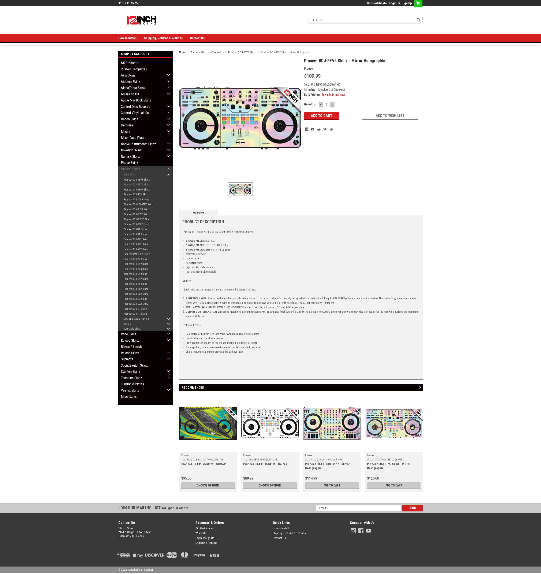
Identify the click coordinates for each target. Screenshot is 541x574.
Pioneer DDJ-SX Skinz (135, 283)
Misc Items (129, 396)
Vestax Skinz (130, 390)
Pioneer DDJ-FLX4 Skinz (136, 209)
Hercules (127, 125)
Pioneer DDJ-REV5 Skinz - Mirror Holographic (285, 52)
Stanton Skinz (130, 371)
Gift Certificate (377, 3)
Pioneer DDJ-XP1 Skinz (136, 244)
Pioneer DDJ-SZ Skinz (135, 298)
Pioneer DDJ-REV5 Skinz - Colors (265, 464)
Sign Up (407, 3)
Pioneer (185, 455)
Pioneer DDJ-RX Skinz (135, 234)
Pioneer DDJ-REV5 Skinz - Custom (203, 464)
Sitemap (148, 569)
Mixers (127, 323)
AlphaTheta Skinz (133, 88)
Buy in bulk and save (334, 94)
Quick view (208, 449)
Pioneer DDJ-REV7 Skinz (137, 189)
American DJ (130, 94)
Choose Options (208, 485)
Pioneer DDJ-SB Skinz (135, 259)
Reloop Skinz (130, 340)
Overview (198, 212)
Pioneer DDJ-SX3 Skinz (136, 293)
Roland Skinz (130, 353)
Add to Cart (332, 485)
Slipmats (127, 359)
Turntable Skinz (132, 328)
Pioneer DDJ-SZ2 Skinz (136, 303)
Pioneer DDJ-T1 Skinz (135, 313)
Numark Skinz (130, 156)
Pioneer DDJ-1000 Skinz (136, 199)
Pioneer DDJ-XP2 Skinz (136, 249)
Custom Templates (134, 69)
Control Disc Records (135, 106)
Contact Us (197, 38)
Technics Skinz (131, 378)
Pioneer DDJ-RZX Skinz (136, 194)
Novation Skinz (131, 150)
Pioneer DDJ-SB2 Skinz (136, 264)
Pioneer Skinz (130, 169)
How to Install (127, 38)
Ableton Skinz (130, 81)
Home (182, 52)
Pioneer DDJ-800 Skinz (136, 224)
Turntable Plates (132, 384)
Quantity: (310, 104)
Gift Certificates (204, 528)
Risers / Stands (131, 346)
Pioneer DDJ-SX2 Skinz (136, 288)
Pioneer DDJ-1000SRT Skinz (138, 204)
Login (392, 3)
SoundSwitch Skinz (134, 365)
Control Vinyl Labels (135, 113)
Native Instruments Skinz (138, 144)
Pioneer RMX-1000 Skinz (137, 254)
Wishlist (200, 533)
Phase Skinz (129, 162)
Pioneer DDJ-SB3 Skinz (136, 269)
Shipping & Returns (206, 542)
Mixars (125, 131)
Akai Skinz (128, 75)
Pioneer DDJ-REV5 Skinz (137, 184)
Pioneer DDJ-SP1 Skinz (136, 239)
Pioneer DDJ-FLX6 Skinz (136, 214)
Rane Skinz (128, 334)
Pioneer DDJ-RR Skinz (135, 229)
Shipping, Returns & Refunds (163, 38)
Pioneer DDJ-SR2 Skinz (136, 279)
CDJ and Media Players (136, 318)
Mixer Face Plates (133, 138)
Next (420, 387)
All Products (129, 63)
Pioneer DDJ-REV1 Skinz (137, 179)
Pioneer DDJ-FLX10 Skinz (137, 219)
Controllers (130, 174)
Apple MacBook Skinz (136, 100)
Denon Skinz (129, 119)
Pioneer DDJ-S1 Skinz (135, 308)
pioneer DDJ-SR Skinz (135, 273)
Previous (416, 387)
